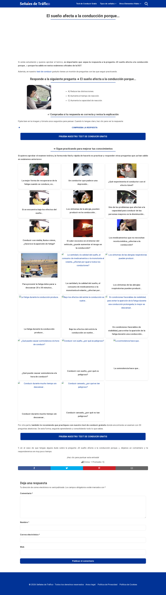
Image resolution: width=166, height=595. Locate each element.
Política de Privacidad (107, 584)
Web (22, 547)
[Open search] (146, 3)
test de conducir (44, 71)
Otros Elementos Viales (129, 4)
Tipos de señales (107, 4)
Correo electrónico (30, 534)
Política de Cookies (128, 584)
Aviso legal (91, 584)
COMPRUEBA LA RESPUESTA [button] (84, 127)
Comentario (26, 493)
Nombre (24, 522)
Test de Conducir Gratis (86, 4)
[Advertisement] (83, 41)
